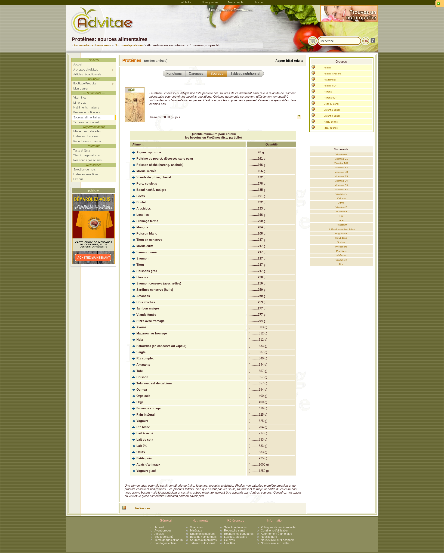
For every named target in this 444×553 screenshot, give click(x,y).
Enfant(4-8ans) (332, 115)
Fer (341, 216)
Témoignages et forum (168, 540)
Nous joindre (210, 2)
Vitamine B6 (341, 180)
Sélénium (341, 255)
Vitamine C (341, 194)
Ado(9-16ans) (331, 121)
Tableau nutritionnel (202, 543)
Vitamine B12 (341, 163)
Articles (159, 533)
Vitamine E (341, 211)
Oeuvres (229, 540)
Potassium (341, 224)
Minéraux (196, 530)
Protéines (341, 251)
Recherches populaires (238, 533)
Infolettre (186, 2)
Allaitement (330, 79)
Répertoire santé (234, 530)
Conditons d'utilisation (275, 530)
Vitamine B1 (341, 159)
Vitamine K (341, 260)
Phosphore (341, 246)
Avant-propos (162, 530)
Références (142, 508)
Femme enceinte (333, 73)
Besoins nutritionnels (203, 536)
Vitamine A (341, 154)
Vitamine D (341, 207)
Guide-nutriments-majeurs (91, 45)
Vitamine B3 (341, 172)
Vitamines (196, 527)
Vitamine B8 (341, 189)
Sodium (341, 242)
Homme (328, 91)
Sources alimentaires (203, 540)
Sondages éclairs (165, 543)
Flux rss (258, 2)
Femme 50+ (330, 85)
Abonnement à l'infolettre (276, 533)
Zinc (341, 264)
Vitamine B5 (341, 176)
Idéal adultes (331, 128)
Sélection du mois (235, 527)
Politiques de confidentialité (278, 527)
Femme (328, 67)
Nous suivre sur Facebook (277, 540)
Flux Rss (229, 543)
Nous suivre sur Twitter (275, 543)
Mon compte (236, 2)
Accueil (159, 527)
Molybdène (341, 238)
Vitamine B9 (341, 185)
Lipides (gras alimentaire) (341, 229)
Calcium (341, 198)
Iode (341, 220)
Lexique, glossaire (235, 536)
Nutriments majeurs (202, 533)
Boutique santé (163, 536)
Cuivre (341, 202)
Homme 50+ (330, 97)
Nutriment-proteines (129, 45)
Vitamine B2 (341, 167)
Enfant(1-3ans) (332, 109)
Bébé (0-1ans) (331, 103)
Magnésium (341, 233)
